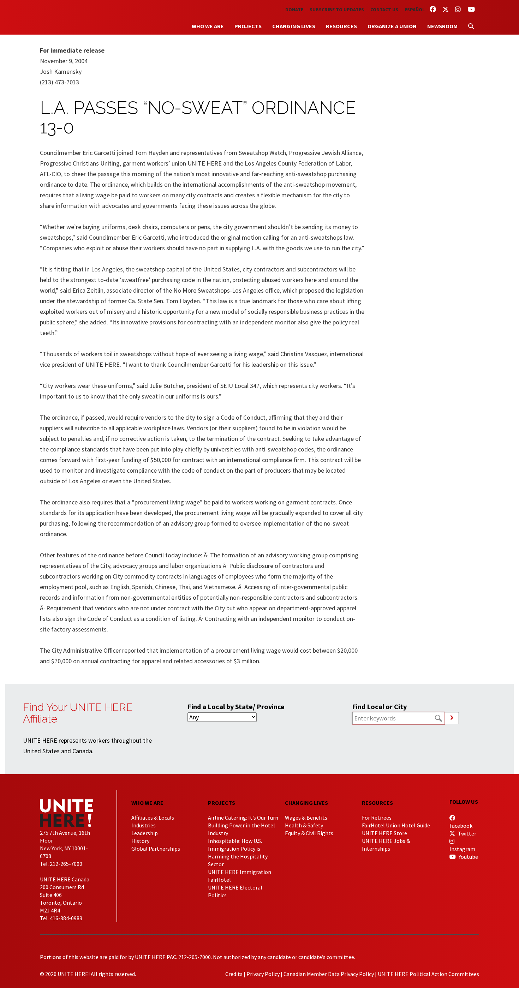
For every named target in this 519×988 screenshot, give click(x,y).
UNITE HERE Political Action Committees (428, 973)
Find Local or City (379, 706)
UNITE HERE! (79, 17)
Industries (143, 825)
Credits (234, 973)
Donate (294, 9)
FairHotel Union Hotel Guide (396, 825)
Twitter (466, 833)
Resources (341, 26)
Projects (248, 26)
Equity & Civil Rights (309, 833)
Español (415, 9)
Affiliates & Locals (152, 817)
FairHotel (219, 879)
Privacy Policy (263, 973)
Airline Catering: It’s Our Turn (243, 817)
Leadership (144, 833)
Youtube (468, 856)
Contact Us (384, 9)
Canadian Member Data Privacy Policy (329, 973)
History (140, 840)
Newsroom (442, 26)
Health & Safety (304, 825)
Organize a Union (392, 26)
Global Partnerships (155, 848)
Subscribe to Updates (337, 9)
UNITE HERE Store (384, 833)
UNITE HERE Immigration (239, 871)
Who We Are (208, 26)
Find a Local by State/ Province (236, 706)
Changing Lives (293, 26)
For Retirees (377, 817)
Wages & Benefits (306, 817)
